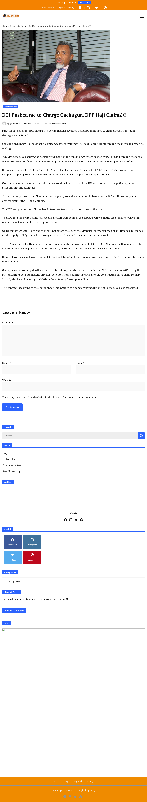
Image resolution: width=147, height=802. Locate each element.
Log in (6, 453)
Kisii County (48, 7)
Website (7, 380)
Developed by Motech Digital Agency (73, 790)
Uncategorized (10, 106)
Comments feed (12, 465)
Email (80, 363)
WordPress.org (11, 471)
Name (6, 363)
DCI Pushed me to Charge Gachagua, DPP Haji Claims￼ (35, 599)
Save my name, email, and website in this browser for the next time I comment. (51, 397)
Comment (9, 322)
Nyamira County (66, 7)
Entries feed (10, 459)
